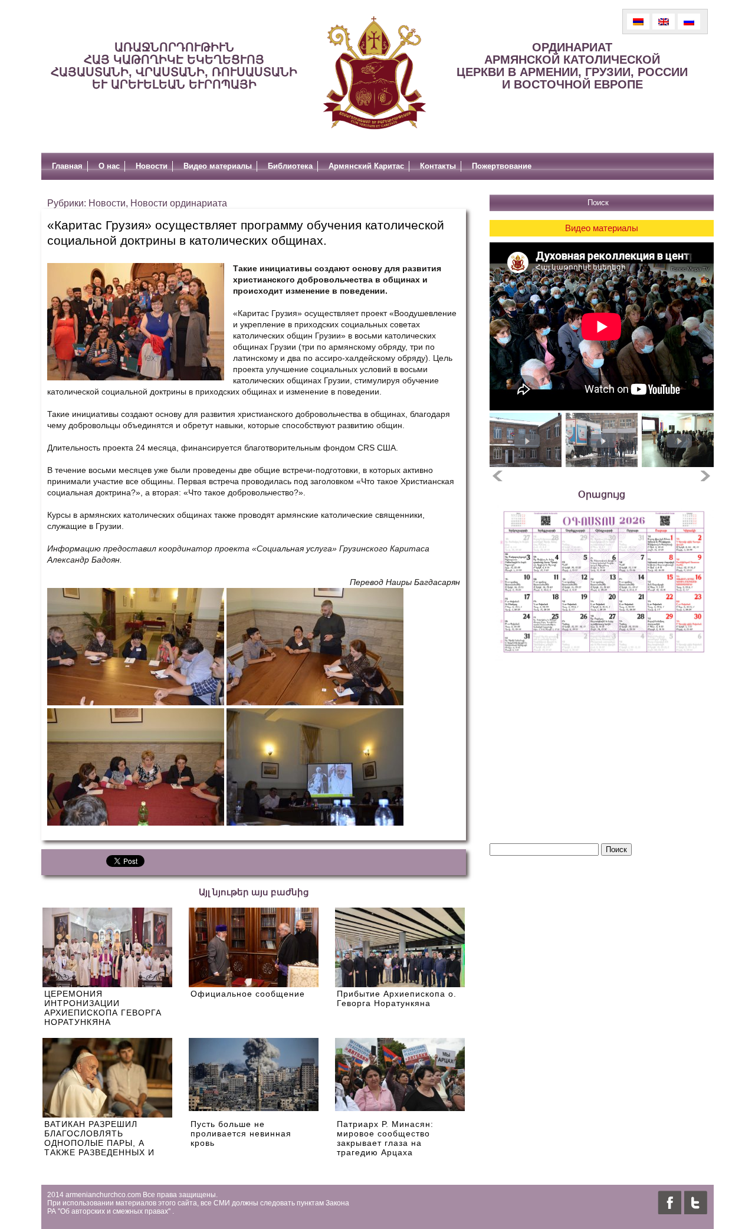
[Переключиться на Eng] (663, 21)
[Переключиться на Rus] (689, 21)
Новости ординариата (178, 203)
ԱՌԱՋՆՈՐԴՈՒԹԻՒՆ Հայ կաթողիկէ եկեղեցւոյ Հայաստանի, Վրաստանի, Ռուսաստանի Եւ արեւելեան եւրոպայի (174, 66)
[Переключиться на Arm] (638, 21)
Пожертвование (501, 166)
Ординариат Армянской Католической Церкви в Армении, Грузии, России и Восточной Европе (572, 66)
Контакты (438, 166)
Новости (152, 166)
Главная (67, 166)
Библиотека (290, 166)
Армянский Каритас (366, 166)
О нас (109, 166)
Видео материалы (217, 166)
